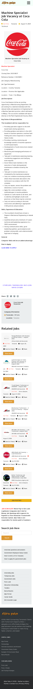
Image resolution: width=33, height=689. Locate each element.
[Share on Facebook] (7, 296)
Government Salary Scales (9, 649)
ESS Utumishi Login (10, 600)
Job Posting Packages (7, 670)
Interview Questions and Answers (11, 646)
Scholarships (5, 644)
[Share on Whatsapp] (17, 296)
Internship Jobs (9, 573)
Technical (4, 26)
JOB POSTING (16, 500)
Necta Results (8, 591)
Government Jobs (9, 579)
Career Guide (8, 597)
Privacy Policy (24, 683)
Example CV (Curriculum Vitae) (10, 652)
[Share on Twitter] (11, 296)
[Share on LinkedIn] (14, 296)
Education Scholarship (11, 585)
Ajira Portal (7, 594)
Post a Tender (5, 668)
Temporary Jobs (9, 576)
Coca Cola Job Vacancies (18, 303)
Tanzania (16, 318)
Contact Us (14, 683)
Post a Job (7, 582)
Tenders (6, 588)
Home (6, 683)
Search (7, 538)
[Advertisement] (16, 266)
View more (8, 353)
